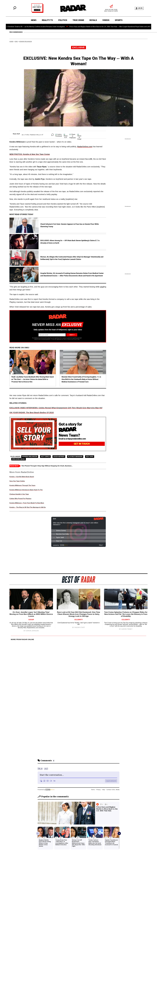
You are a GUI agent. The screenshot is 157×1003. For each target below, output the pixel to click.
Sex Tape (89, 456)
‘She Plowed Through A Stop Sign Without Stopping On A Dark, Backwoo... (47, 466)
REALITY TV (47, 20)
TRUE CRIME (78, 20)
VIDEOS (105, 20)
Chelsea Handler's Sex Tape (19, 494)
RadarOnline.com (84, 147)
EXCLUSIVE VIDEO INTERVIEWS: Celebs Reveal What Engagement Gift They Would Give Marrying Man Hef (55, 408)
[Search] (14, 9)
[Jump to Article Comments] (52, 135)
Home (11, 41)
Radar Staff (16, 134)
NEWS (33, 20)
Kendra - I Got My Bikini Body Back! (21, 476)
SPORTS (118, 20)
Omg (16, 41)
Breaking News (18, 459)
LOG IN (140, 8)
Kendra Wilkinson (25, 41)
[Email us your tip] (37, 12)
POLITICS (62, 20)
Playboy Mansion (75, 456)
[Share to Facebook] (58, 135)
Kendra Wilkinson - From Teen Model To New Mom (26, 503)
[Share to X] (66, 135)
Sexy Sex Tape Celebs (17, 481)
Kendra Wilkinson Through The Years (22, 485)
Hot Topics (45, 456)
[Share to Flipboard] (72, 135)
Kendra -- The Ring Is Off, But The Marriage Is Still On (27, 507)
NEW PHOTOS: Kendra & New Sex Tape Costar (29, 154)
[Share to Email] (79, 135)
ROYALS (93, 20)
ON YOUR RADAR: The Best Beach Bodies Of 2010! (31, 413)
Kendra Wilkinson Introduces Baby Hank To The (26, 490)
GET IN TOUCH (82, 443)
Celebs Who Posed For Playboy (20, 498)
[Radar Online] (73, 8)
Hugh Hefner (58, 456)
